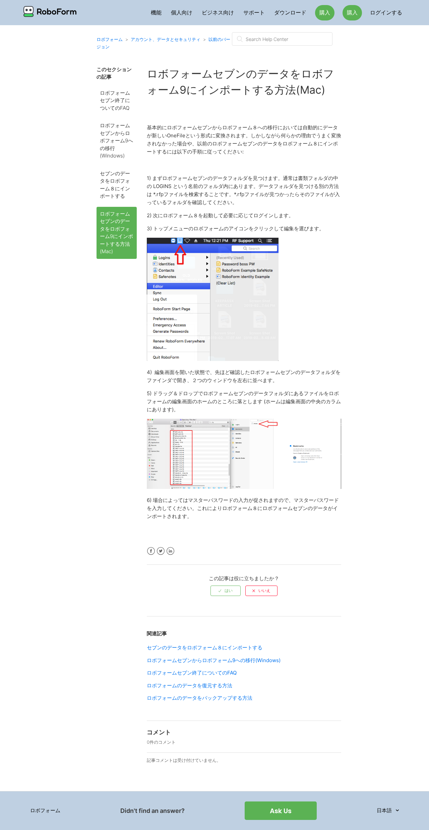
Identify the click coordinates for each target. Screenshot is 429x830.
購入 (324, 12)
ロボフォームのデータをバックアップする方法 (199, 698)
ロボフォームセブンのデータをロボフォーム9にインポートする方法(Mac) (116, 233)
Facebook (151, 551)
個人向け (181, 12)
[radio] (225, 591)
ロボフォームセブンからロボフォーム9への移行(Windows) (116, 140)
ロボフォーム (110, 39)
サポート (254, 12)
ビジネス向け (218, 12)
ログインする (386, 12)
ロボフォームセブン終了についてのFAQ (115, 100)
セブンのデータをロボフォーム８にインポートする (115, 184)
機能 (156, 12)
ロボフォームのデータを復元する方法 (189, 685)
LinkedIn (170, 551)
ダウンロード (290, 12)
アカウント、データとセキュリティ (165, 39)
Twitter (161, 551)
